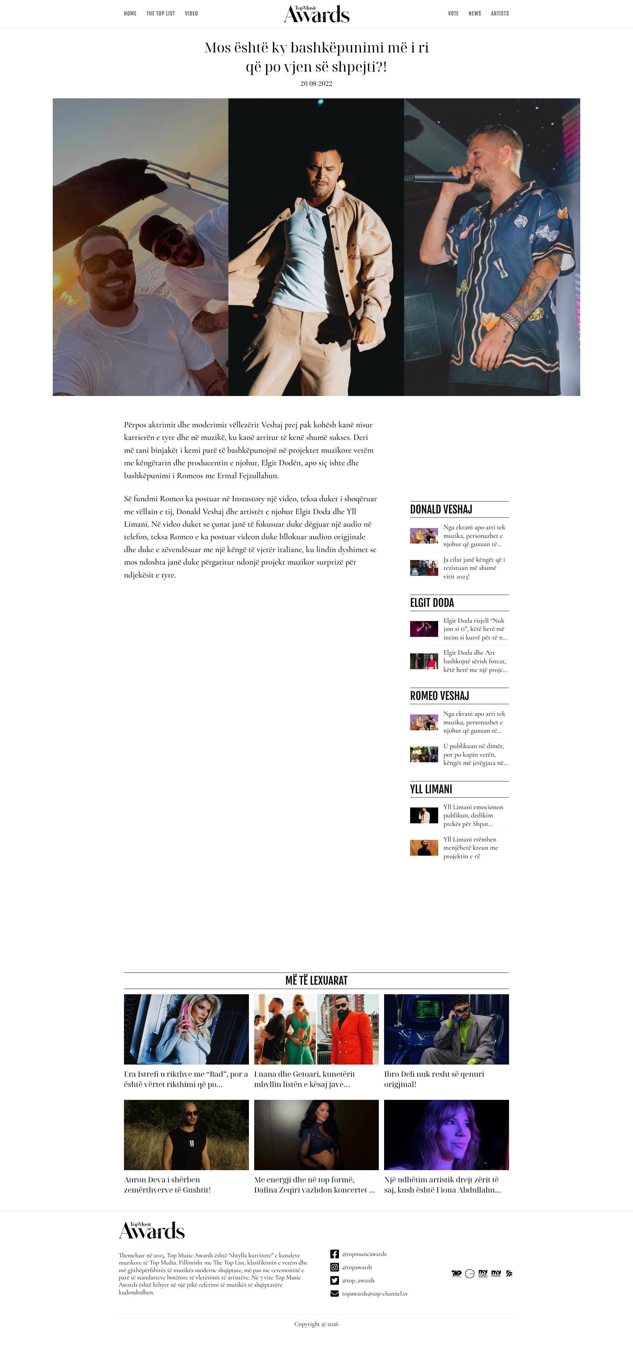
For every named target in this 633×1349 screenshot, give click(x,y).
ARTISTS (500, 13)
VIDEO (191, 13)
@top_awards (358, 1280)
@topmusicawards (364, 1254)
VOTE (453, 13)
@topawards (357, 1267)
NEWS (474, 13)
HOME (130, 13)
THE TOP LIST (160, 13)
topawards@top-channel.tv (375, 1294)
